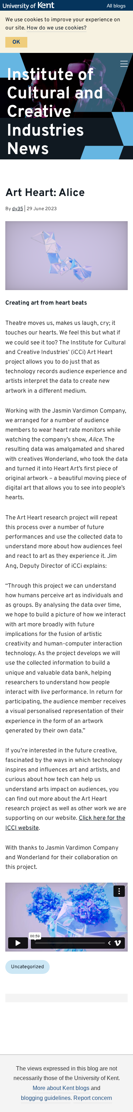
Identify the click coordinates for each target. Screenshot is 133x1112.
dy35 (17, 209)
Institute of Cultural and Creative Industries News (55, 112)
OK (16, 42)
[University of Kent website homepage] (30, 5)
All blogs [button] (116, 6)
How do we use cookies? (57, 28)
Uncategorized (27, 967)
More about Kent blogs (61, 1088)
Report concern (92, 1098)
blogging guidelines (46, 1098)
